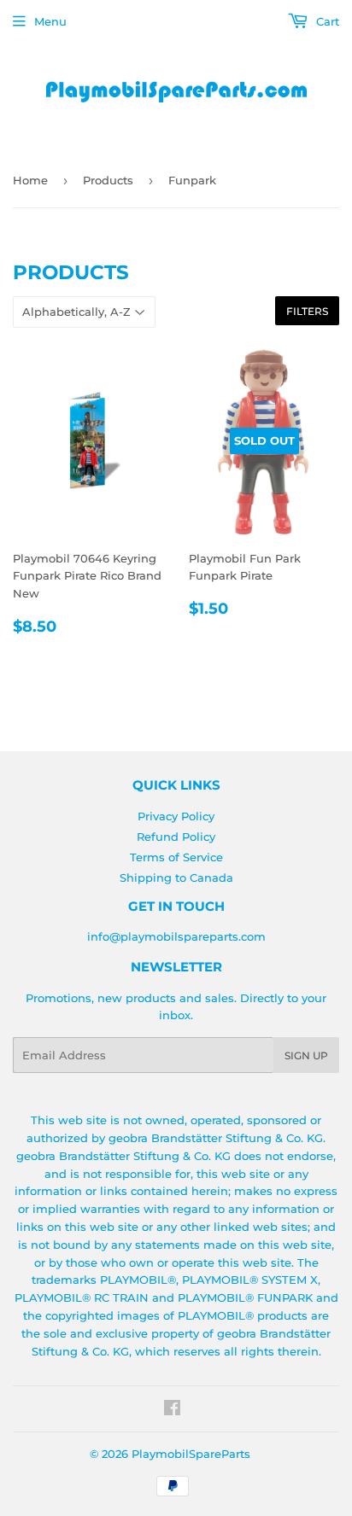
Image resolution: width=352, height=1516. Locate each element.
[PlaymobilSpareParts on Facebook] (172, 1410)
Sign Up (306, 1055)
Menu (50, 21)
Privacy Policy (176, 816)
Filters (307, 311)
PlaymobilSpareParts (191, 1454)
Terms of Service (176, 857)
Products (108, 180)
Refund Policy (176, 836)
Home (30, 180)
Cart (326, 21)
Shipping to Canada (176, 877)
